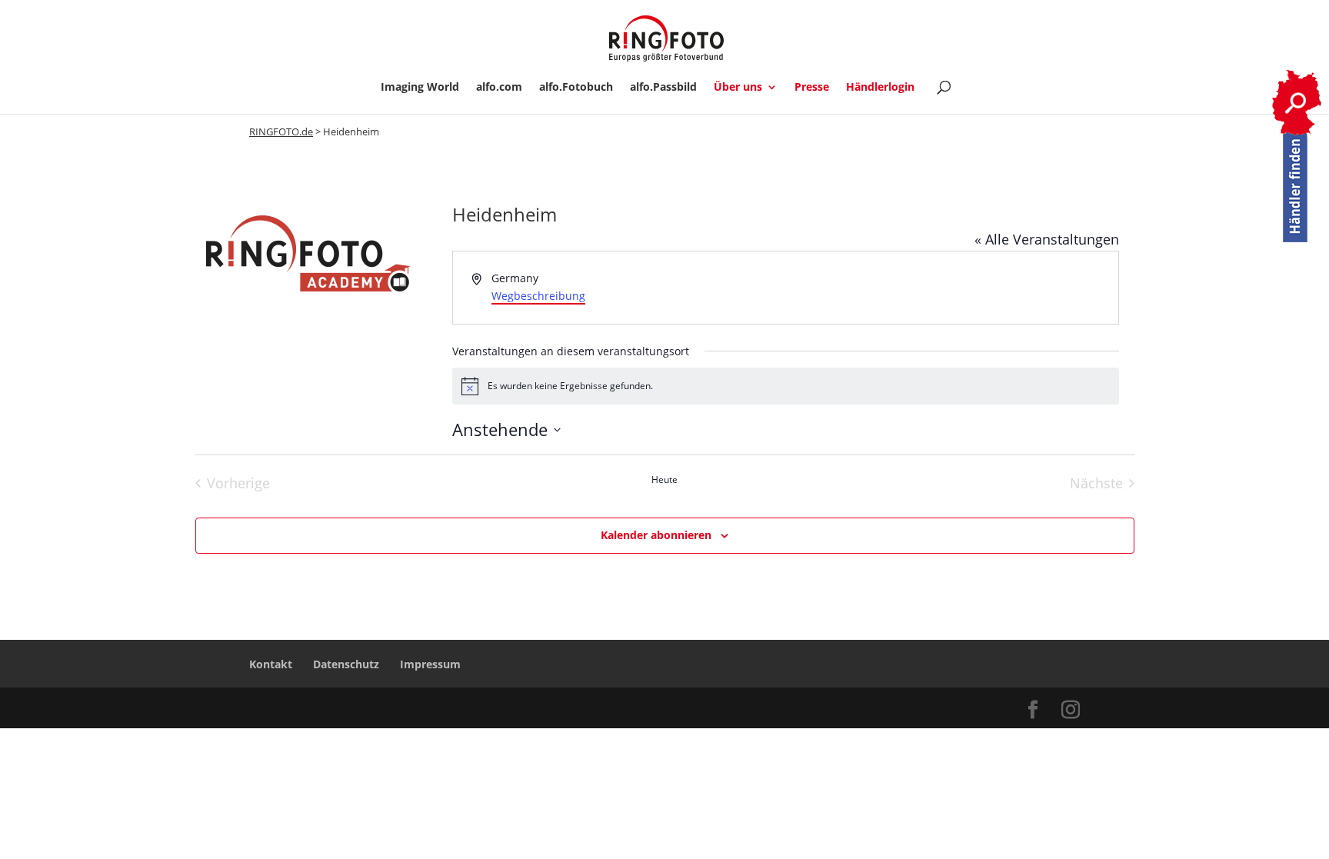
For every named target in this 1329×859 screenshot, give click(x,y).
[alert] (785, 386)
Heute (664, 480)
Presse (811, 88)
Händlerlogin (880, 88)
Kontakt (270, 664)
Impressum (430, 664)
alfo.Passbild (663, 88)
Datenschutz (346, 664)
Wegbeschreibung (538, 295)
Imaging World (420, 88)
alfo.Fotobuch (576, 88)
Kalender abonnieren (656, 535)
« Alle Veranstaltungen (1046, 239)
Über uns (738, 88)
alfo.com (499, 88)
